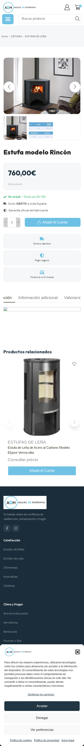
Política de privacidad (46, 740)
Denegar (42, 718)
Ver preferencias (42, 730)
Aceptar (42, 706)
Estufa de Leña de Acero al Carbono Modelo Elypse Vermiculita (39, 450)
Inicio (5, 36)
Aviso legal (67, 740)
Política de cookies (21, 740)
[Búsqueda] (77, 18)
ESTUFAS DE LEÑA (35, 36)
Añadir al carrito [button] (42, 471)
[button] (77, 652)
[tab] (38, 297)
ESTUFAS (16, 36)
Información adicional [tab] (38, 297)
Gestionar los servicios (41, 694)
